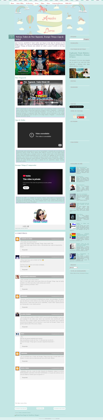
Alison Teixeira (26, 314)
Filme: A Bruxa (79, 214)
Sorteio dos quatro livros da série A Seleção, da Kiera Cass (82, 204)
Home (12, 3)
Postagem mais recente (20, 408)
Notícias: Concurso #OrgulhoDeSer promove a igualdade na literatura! (82, 234)
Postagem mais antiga (59, 408)
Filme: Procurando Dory (81, 167)
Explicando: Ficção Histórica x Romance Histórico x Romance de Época (79, 55)
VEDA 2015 (68, 3)
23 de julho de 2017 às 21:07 (57, 276)
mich (22, 333)
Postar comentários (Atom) (24, 412)
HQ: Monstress (79, 176)
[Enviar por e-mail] (23, 226)
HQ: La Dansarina (80, 185)
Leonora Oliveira (26, 238)
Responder (25, 250)
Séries (48, 3)
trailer (26, 228)
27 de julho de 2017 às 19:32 (57, 353)
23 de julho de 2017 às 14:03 (57, 257)
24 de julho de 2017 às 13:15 (57, 296)
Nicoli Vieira (25, 368)
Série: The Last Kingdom (81, 194)
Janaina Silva (25, 256)
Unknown (24, 296)
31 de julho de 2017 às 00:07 (57, 368)
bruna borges (48, 418)
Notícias (22, 228)
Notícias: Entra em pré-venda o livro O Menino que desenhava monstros (82, 244)
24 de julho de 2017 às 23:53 (57, 334)
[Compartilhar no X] (26, 226)
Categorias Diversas (57, 3)
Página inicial (40, 408)
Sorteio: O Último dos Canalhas (82, 224)
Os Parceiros (29, 3)
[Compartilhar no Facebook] (28, 226)
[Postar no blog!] (25, 226)
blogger (57, 418)
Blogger (86, 273)
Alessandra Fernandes (28, 276)
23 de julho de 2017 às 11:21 (57, 239)
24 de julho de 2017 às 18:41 (57, 314)
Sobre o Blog (19, 3)
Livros (36, 3)
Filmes (42, 3)
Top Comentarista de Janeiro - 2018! (82, 254)
